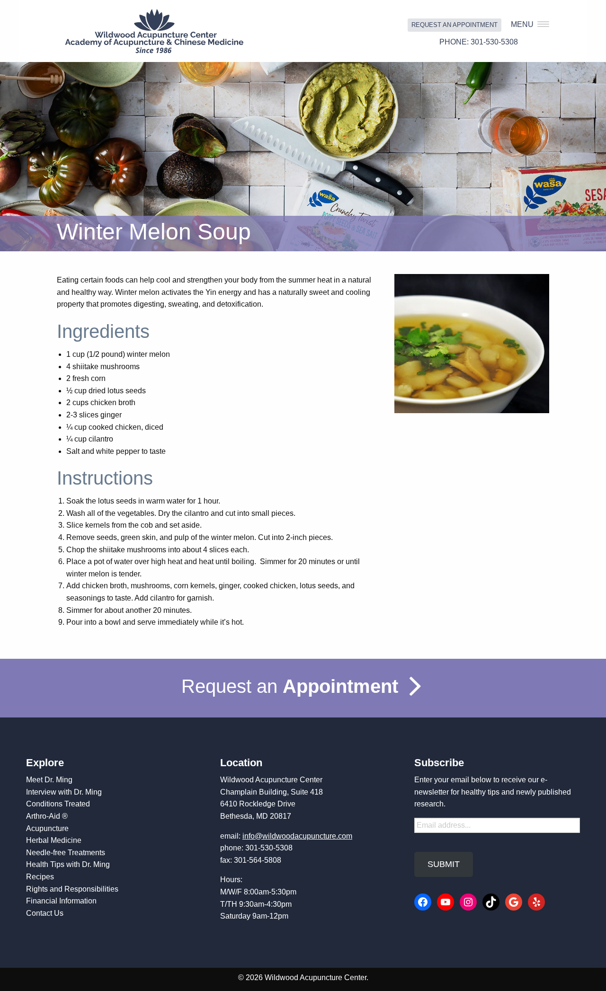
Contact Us (44, 913)
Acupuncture (47, 828)
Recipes (40, 877)
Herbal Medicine (53, 840)
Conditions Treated (58, 804)
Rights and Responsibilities (72, 889)
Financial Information (61, 901)
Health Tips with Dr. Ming (68, 864)
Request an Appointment (454, 24)
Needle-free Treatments (65, 853)
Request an (289, 686)
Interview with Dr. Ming (64, 792)
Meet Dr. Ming (49, 780)
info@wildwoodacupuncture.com (297, 836)
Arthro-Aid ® (47, 816)
